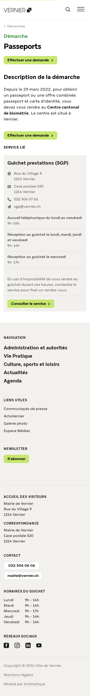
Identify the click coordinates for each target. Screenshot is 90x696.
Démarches (16, 26)
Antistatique (34, 684)
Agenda (13, 381)
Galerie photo (15, 423)
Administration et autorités (35, 348)
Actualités (16, 372)
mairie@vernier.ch (23, 575)
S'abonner (16, 458)
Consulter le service (28, 303)
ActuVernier (14, 416)
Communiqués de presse (25, 408)
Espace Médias (17, 430)
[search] (67, 9)
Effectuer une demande (28, 60)
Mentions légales (18, 674)
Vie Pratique (18, 356)
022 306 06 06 (21, 565)
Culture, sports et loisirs (32, 364)
